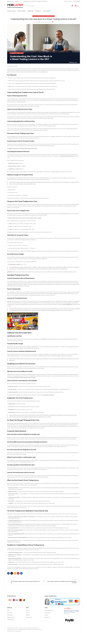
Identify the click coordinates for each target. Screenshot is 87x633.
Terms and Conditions (49, 610)
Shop (8, 610)
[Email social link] (15, 573)
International (10, 615)
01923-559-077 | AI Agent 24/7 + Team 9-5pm (39, 1)
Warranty (28, 615)
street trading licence (67, 304)
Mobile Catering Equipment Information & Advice (43, 16)
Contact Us (17, 1)
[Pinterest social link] (18, 573)
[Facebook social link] (8, 573)
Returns (27, 610)
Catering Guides (10, 619)
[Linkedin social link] (21, 573)
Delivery (27, 612)
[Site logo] (15, 5)
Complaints (46, 617)
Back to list (43, 581)
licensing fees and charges (48, 394)
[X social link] (11, 573)
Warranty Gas (29, 617)
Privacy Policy (47, 612)
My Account (9, 612)
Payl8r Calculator (11, 617)
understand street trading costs (67, 156)
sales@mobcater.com (27, 1)
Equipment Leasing (10, 1)
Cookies (46, 615)
